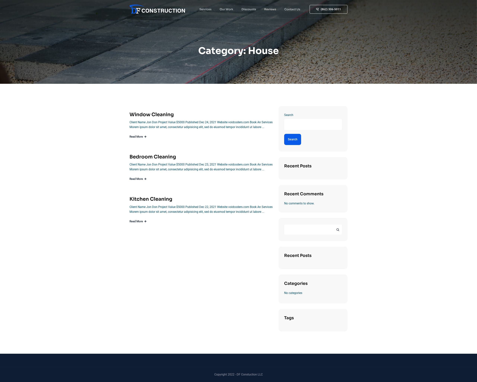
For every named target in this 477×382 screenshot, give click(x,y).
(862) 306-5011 (331, 9)
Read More (136, 136)
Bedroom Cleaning (152, 157)
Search (288, 115)
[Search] (338, 229)
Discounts (248, 9)
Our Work (226, 9)
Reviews (270, 9)
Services (205, 9)
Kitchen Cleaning (150, 199)
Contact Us (292, 9)
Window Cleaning (151, 115)
